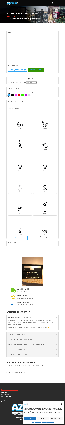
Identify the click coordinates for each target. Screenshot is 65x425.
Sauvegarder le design (18, 69)
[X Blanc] (29, 95)
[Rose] (16, 95)
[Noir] (12, 95)
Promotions (4, 392)
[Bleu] (9, 95)
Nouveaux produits (6, 394)
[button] (62, 404)
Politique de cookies (36, 422)
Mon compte (4, 402)
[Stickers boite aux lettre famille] (32, 285)
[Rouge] (19, 95)
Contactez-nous (5, 398)
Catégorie (10, 105)
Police (24, 82)
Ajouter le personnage (18, 238)
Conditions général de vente (48, 422)
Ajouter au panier (36, 69)
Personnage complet (13, 108)
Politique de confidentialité (8, 400)
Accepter (30, 418)
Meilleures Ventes (6, 396)
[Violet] (25, 95)
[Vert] (22, 95)
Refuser (43, 418)
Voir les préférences (56, 418)
